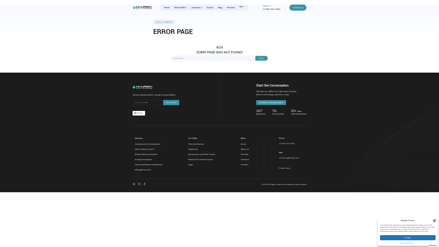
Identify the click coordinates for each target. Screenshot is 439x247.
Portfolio (244, 154)
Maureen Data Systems (296, 184)
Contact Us (297, 7)
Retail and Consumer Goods (200, 159)
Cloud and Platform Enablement (149, 164)
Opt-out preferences (407, 243)
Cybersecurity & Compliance (147, 144)
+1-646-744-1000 (287, 143)
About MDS (179, 7)
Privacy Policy (284, 168)
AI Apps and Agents (143, 159)
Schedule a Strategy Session (271, 102)
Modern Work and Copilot (146, 154)
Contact (244, 164)
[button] (434, 220)
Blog (220, 7)
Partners (231, 7)
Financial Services (196, 144)
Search (261, 58)
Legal (190, 164)
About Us (245, 149)
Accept (408, 238)
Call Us (266, 6)
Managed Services (143, 170)
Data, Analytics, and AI (144, 149)
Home (167, 7)
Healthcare (193, 149)
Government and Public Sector (201, 154)
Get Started (171, 102)
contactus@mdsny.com (289, 158)
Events (210, 7)
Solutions (195, 7)
